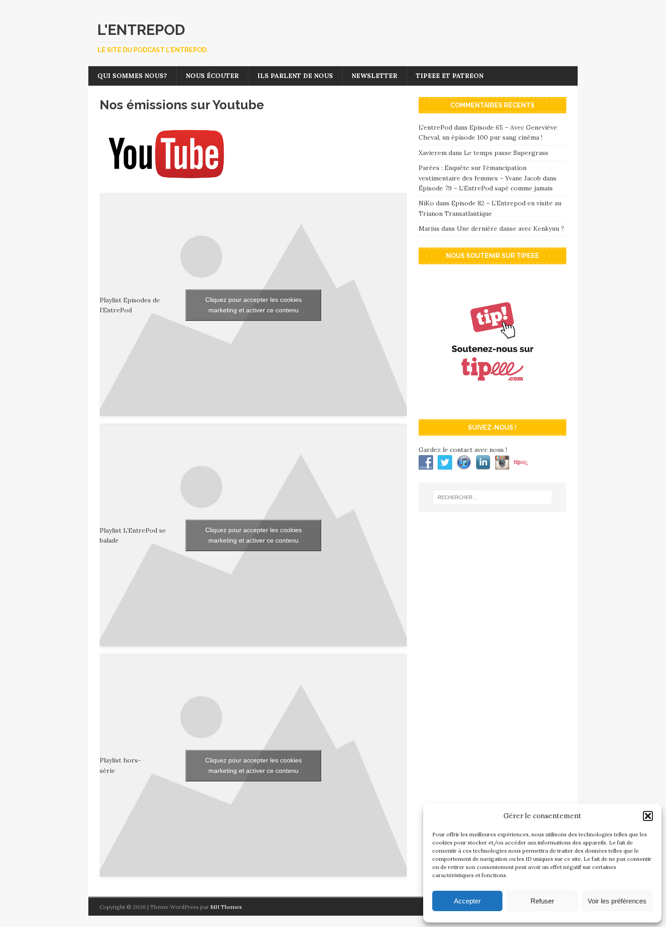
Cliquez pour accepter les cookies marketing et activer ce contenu (253, 305)
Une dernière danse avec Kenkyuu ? (510, 228)
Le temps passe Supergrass (506, 153)
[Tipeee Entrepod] (492, 403)
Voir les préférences (617, 901)
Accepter (467, 901)
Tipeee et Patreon (449, 76)
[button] (647, 815)
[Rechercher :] (492, 497)
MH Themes (226, 906)
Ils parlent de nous (295, 76)
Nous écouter (212, 76)
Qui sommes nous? (132, 76)
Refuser (542, 901)
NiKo (426, 203)
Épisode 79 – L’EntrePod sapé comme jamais (486, 188)
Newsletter (374, 76)
